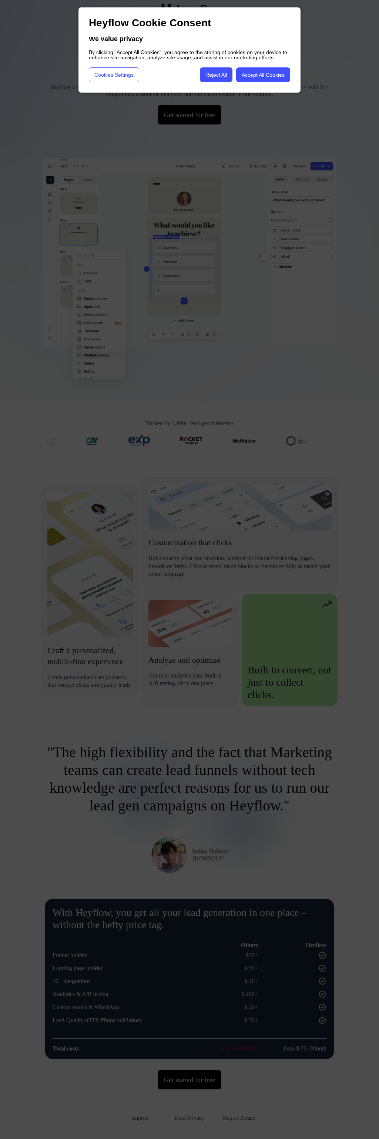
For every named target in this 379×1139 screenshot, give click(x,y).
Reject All (216, 75)
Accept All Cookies (263, 75)
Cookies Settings (114, 75)
